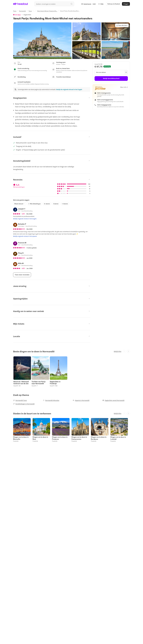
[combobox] (54, 4)
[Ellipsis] (34, 11)
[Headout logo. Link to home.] (20, 4)
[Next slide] (128, 351)
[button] (42, 40)
